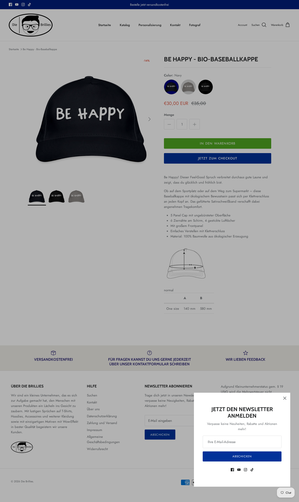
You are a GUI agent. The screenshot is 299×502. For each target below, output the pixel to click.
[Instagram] (245, 469)
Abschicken (242, 456)
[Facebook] (232, 469)
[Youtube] (239, 469)
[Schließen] (285, 398)
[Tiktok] (252, 469)
